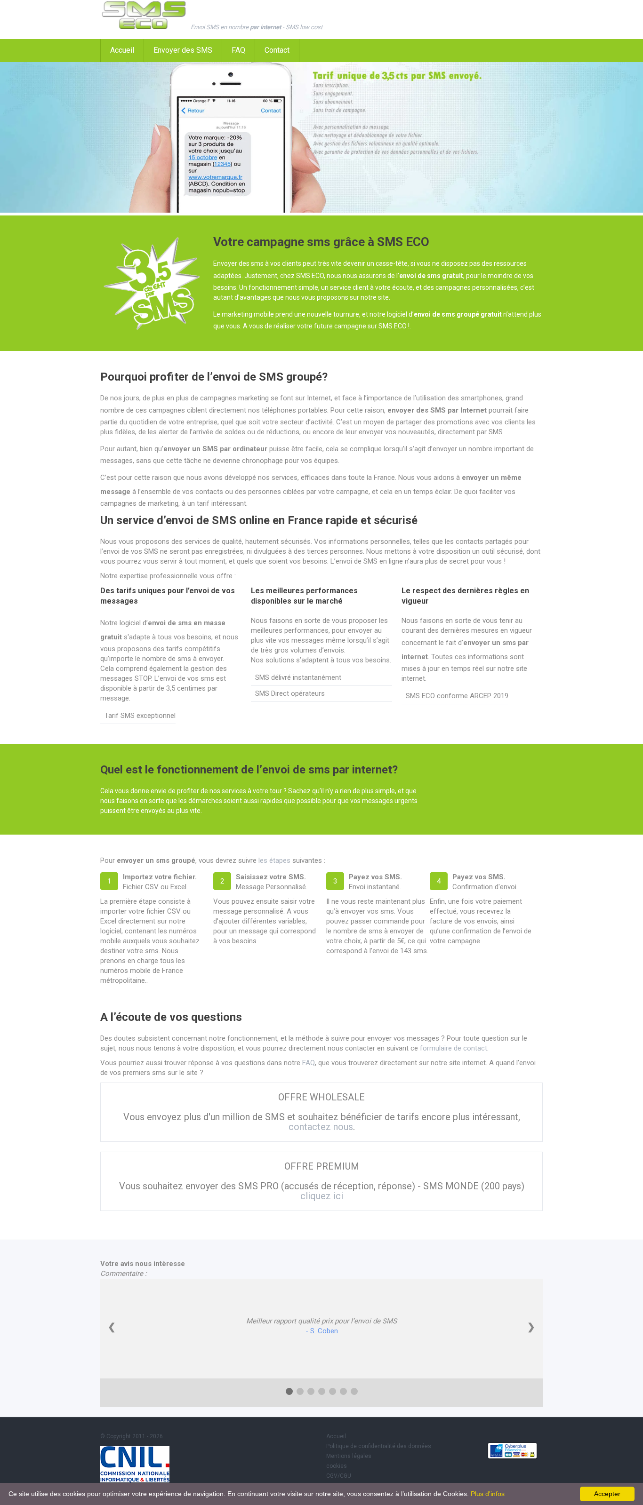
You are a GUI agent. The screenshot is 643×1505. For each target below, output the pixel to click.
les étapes (274, 860)
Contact (277, 50)
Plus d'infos (488, 1493)
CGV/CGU (338, 1476)
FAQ (238, 50)
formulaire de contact (453, 1048)
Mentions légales (348, 1456)
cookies (336, 1466)
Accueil (122, 50)
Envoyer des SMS (182, 50)
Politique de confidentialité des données (378, 1446)
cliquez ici (321, 1196)
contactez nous (321, 1126)
